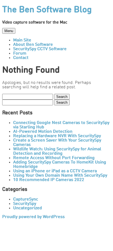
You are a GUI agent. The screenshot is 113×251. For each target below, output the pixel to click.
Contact (21, 58)
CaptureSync (25, 199)
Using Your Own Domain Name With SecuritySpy (60, 175)
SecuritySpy (24, 204)
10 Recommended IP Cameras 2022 (48, 180)
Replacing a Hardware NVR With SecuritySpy (57, 136)
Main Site (22, 40)
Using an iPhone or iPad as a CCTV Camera (55, 171)
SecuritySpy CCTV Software (40, 49)
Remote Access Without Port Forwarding (54, 158)
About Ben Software (33, 45)
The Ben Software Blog (47, 10)
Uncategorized (27, 208)
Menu (8, 31)
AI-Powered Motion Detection (42, 131)
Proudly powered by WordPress (33, 217)
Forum (19, 53)
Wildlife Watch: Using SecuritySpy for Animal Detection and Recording (57, 151)
